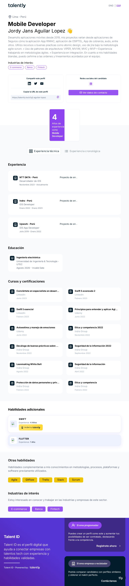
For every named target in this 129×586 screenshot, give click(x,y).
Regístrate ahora (106, 545)
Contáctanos (109, 580)
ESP (119, 5)
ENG (111, 5)
